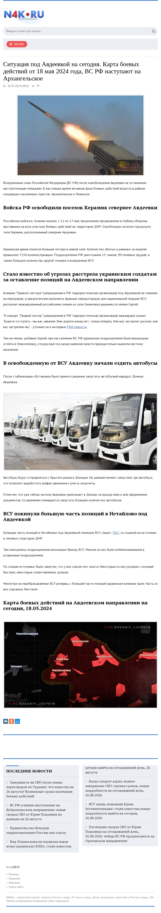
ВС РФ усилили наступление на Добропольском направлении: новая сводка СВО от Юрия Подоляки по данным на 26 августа (36, 812)
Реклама (14, 874)
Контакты (14, 883)
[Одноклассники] (11, 721)
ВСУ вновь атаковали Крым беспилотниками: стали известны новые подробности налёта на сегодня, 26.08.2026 (117, 811)
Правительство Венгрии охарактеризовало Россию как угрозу (36, 830)
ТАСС (116, 532)
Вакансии (14, 878)
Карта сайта (16, 887)
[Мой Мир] (17, 721)
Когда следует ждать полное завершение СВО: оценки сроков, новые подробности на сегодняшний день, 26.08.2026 (117, 788)
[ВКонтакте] (5, 721)
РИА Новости (77, 327)
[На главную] (45, 14)
